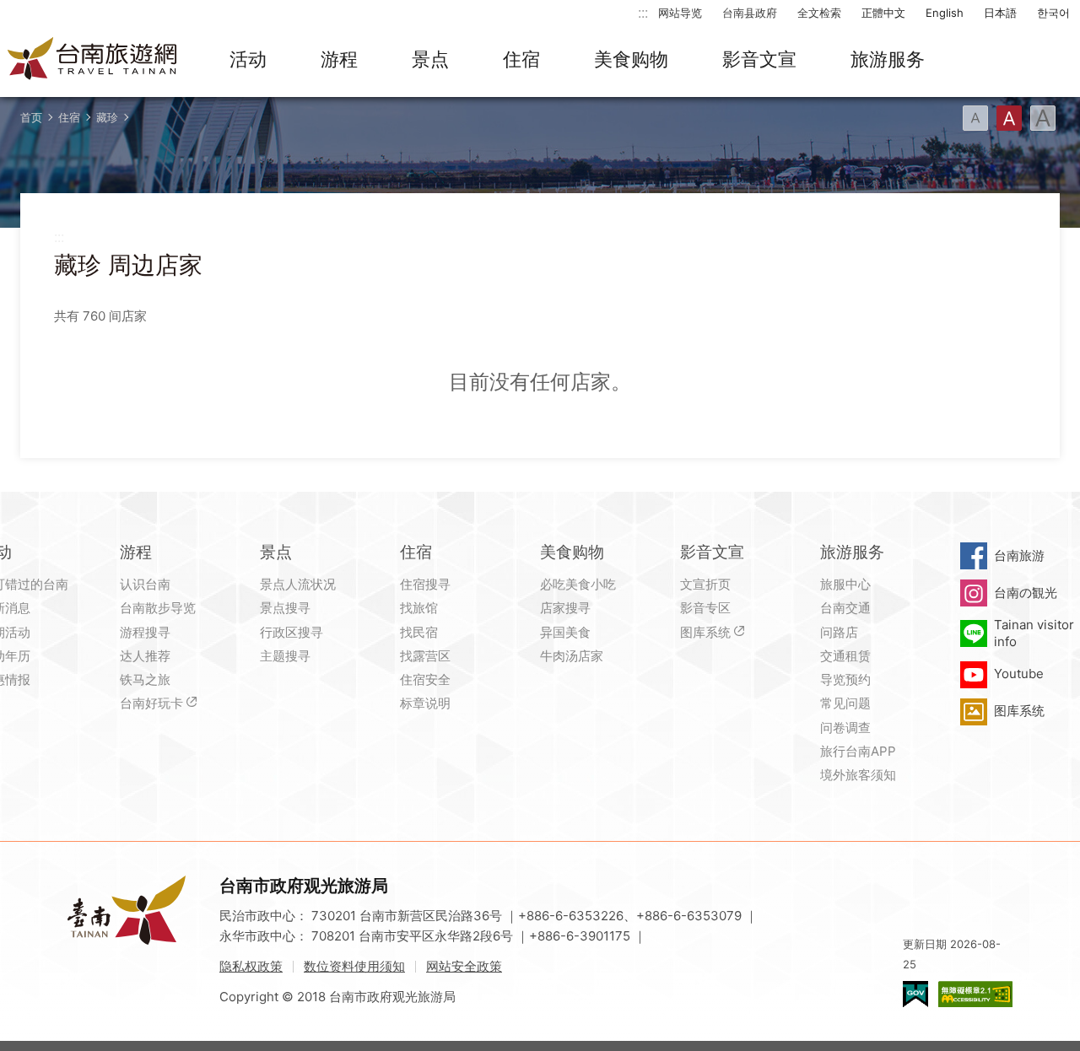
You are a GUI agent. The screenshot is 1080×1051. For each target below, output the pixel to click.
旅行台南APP (858, 751)
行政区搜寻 (291, 632)
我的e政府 (915, 994)
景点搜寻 (285, 608)
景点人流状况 (298, 584)
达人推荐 (145, 656)
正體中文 (883, 12)
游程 (339, 59)
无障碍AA (975, 994)
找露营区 (425, 656)
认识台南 (145, 584)
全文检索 (819, 12)
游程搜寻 (145, 632)
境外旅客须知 (858, 775)
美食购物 (631, 59)
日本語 (1000, 12)
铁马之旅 (145, 679)
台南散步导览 (158, 608)
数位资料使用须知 (354, 966)
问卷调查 (845, 728)
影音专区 (705, 608)
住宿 (521, 59)
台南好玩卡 (151, 703)
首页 (31, 117)
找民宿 (419, 632)
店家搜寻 (565, 608)
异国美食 (565, 632)
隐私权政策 (251, 966)
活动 (248, 59)
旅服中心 (845, 584)
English (945, 12)
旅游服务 (887, 59)
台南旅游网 (93, 60)
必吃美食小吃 (578, 584)
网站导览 (680, 12)
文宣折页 (705, 584)
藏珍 (107, 117)
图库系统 (705, 632)
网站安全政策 (464, 966)
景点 (430, 59)
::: (643, 12)
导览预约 (845, 679)
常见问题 (845, 703)
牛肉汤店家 (571, 656)
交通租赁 (845, 656)
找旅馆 (419, 608)
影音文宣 (759, 59)
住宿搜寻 (425, 584)
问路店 (839, 632)
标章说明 (425, 703)
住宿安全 (425, 679)
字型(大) (1043, 118)
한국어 (1053, 12)
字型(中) (1009, 118)
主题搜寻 (285, 656)
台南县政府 (749, 12)
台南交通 (845, 608)
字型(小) (975, 118)
